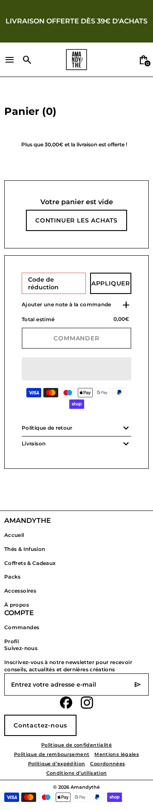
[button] (76, 368)
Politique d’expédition (56, 764)
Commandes (21, 627)
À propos (16, 605)
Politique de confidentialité (76, 745)
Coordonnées (107, 764)
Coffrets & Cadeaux (30, 563)
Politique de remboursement (51, 754)
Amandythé (85, 787)
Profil (11, 641)
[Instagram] (87, 703)
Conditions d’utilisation (76, 773)
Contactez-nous (40, 725)
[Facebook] (66, 703)
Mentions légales (116, 754)
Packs (12, 576)
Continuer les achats (76, 220)
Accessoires (20, 591)
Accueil (14, 535)
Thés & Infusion (24, 549)
